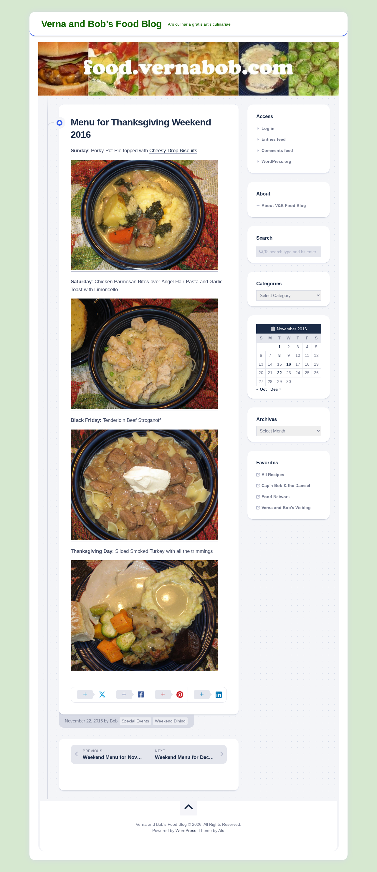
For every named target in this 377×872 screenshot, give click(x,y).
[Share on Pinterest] (168, 694)
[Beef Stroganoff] (144, 538)
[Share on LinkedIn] (207, 694)
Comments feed (277, 150)
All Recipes (273, 474)
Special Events (135, 721)
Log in (268, 128)
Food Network (276, 496)
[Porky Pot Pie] (144, 268)
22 (279, 372)
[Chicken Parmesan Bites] (144, 407)
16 (288, 364)
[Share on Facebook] (129, 694)
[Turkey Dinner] (144, 669)
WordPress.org (276, 161)
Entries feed (274, 139)
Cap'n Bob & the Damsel (286, 485)
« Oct (261, 389)
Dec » (276, 389)
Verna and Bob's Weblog (286, 507)
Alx (221, 830)
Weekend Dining (170, 721)
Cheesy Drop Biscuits (173, 150)
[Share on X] (90, 694)
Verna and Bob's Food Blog (101, 24)
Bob (114, 720)
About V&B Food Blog (284, 205)
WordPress (186, 830)
